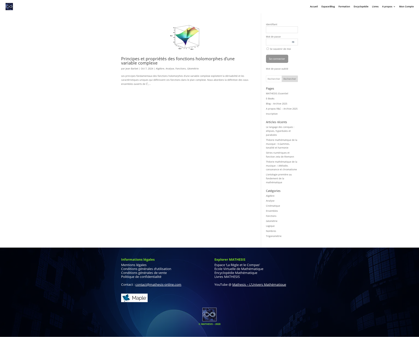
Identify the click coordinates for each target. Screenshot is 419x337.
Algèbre (160, 68)
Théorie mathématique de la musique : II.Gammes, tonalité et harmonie (281, 143)
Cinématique (273, 205)
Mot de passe (273, 36)
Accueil (314, 6)
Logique (270, 225)
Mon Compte (406, 6)
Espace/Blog (328, 6)
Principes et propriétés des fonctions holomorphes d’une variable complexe (178, 61)
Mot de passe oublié (277, 68)
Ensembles (272, 210)
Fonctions (180, 68)
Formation (344, 6)
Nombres (271, 231)
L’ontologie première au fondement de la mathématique (279, 178)
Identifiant (271, 24)
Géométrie (193, 68)
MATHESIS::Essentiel (277, 93)
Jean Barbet (132, 68)
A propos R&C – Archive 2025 (282, 108)
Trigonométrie (274, 236)
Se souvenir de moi (280, 48)
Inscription (272, 113)
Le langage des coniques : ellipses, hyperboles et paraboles (280, 130)
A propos (387, 6)
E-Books (270, 98)
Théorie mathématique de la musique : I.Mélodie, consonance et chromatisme (281, 165)
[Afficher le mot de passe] (293, 42)
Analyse (170, 68)
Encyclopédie (361, 6)
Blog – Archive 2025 (276, 103)
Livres (375, 6)
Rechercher (289, 78)
